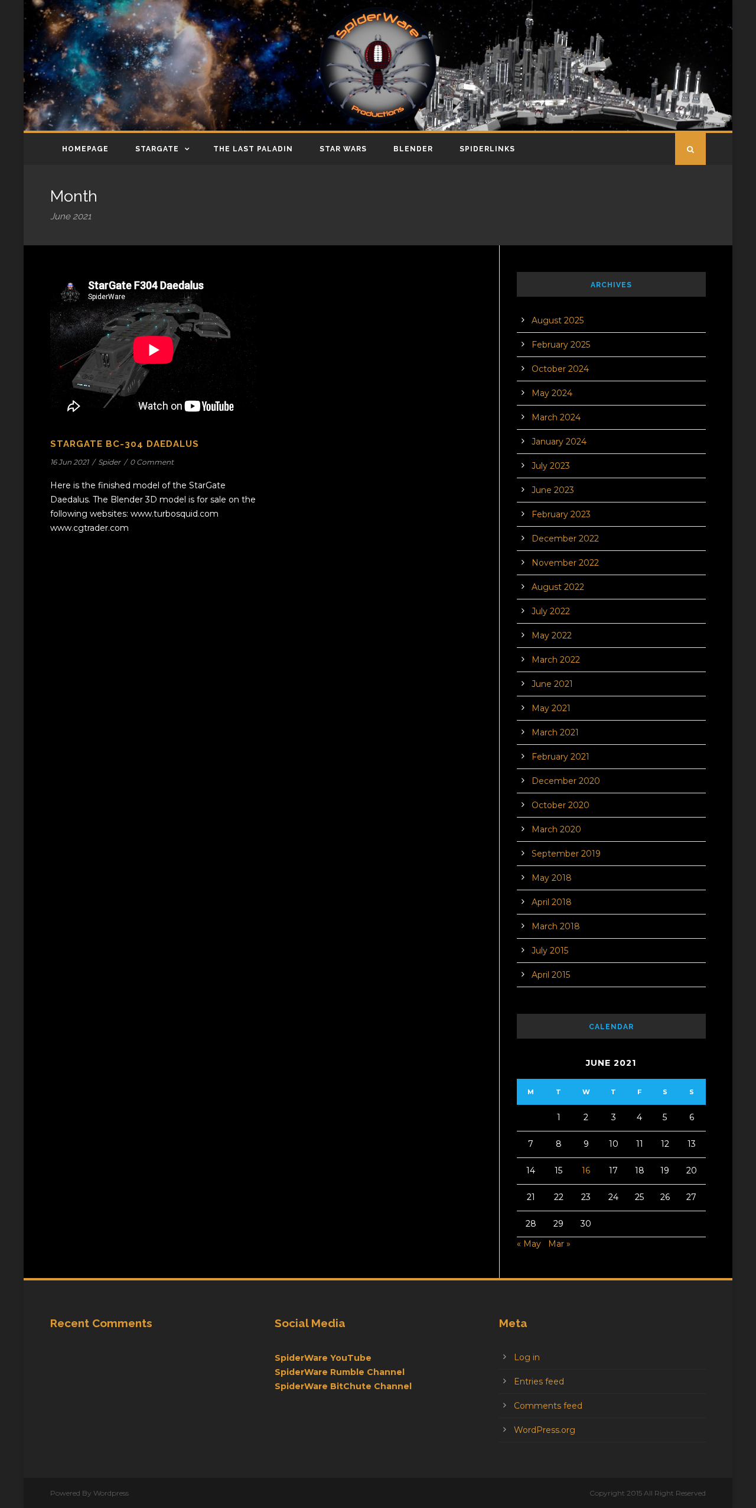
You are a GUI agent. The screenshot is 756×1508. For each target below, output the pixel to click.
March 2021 (555, 732)
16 (586, 1170)
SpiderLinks (487, 149)
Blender (413, 149)
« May (529, 1243)
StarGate (157, 149)
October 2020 (560, 805)
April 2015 (551, 974)
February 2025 (561, 344)
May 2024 (552, 393)
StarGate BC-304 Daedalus (124, 444)
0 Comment (152, 462)
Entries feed (539, 1381)
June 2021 (552, 684)
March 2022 (556, 659)
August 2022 (558, 587)
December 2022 (565, 538)
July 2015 (550, 950)
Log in (527, 1357)
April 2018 (552, 902)
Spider (109, 462)
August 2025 (558, 320)
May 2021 (551, 708)
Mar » (559, 1243)
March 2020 (556, 829)
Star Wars (343, 149)
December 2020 (566, 781)
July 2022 (551, 611)
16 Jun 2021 (69, 462)
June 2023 (553, 490)
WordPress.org (544, 1430)
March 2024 (556, 417)
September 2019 (566, 853)
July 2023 (551, 465)
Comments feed (548, 1405)
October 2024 (560, 369)
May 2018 (552, 878)
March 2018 (556, 926)
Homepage (85, 149)
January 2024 (559, 441)
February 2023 (561, 514)
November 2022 (565, 562)
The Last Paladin (253, 149)
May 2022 (552, 635)
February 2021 (560, 756)
